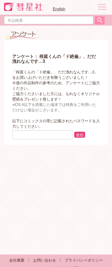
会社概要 (16, 260)
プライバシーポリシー (84, 260)
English (59, 8)
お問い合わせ (44, 260)
